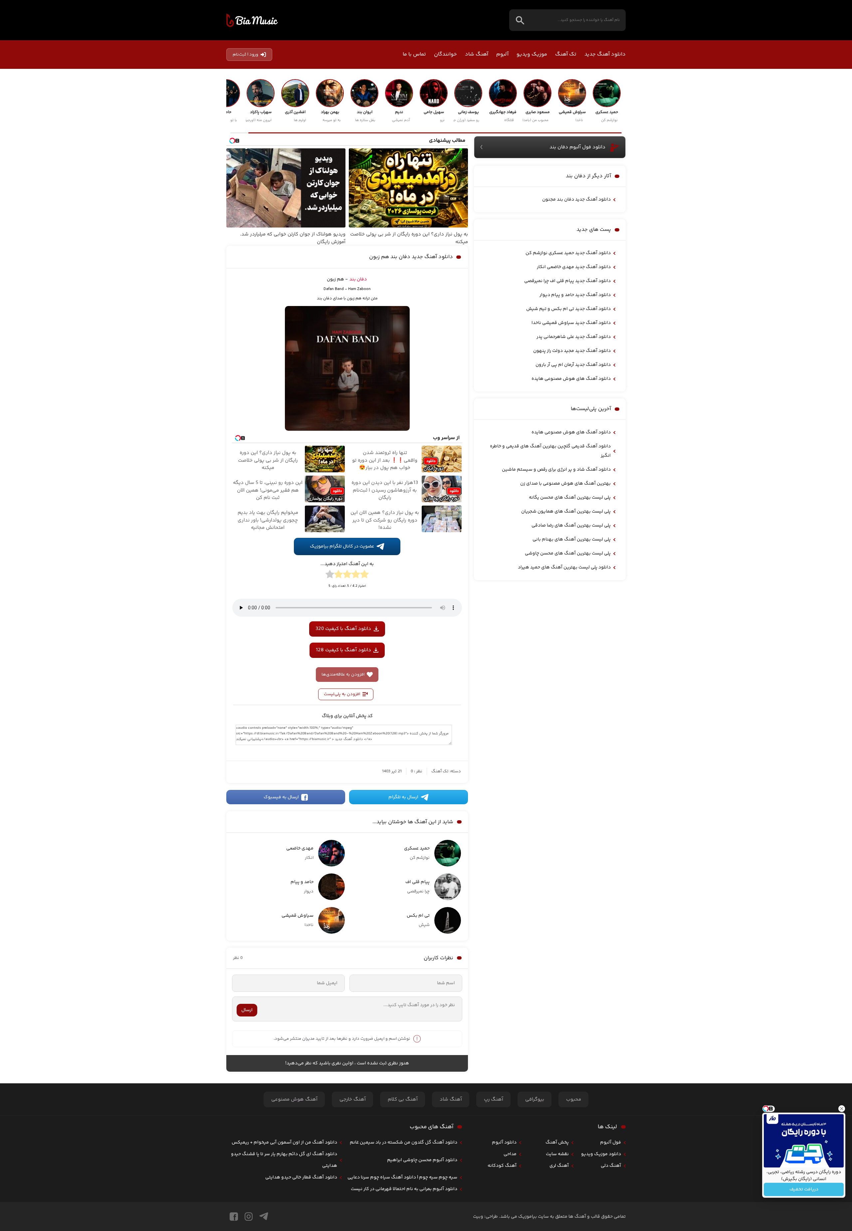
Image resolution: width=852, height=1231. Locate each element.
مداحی (510, 1154)
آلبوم (502, 54)
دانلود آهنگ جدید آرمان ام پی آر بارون (573, 365)
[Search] (520, 20)
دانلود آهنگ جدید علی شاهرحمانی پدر (573, 337)
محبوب (573, 1099)
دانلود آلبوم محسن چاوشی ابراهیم (422, 1160)
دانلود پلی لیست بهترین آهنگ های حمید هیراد (564, 567)
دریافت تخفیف (803, 1189)
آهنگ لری (559, 1165)
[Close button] (841, 1108)
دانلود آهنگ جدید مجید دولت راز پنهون (572, 351)
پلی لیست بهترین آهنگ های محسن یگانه (570, 497)
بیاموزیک (252, 20)
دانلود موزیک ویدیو (601, 1154)
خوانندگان (445, 54)
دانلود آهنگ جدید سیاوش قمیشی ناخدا (571, 323)
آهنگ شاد (476, 54)
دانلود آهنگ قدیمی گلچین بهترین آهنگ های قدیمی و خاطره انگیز (550, 451)
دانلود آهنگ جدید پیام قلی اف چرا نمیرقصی (567, 281)
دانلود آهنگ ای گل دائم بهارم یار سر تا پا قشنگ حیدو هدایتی (284, 1160)
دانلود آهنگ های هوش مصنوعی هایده (571, 379)
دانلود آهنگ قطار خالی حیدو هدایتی (301, 1177)
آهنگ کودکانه (502, 1165)
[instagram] (249, 1216)
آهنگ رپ (493, 1099)
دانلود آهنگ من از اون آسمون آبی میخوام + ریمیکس (284, 1142)
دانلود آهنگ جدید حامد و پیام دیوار (575, 295)
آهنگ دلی (611, 1165)
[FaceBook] (234, 1216)
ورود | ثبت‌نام (245, 54)
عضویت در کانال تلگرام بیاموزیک (342, 546)
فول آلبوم (610, 1142)
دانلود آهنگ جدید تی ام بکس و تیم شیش (568, 309)
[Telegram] (263, 1216)
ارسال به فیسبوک (281, 797)
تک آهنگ (565, 54)
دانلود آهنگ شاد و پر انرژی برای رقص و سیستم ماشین (556, 469)
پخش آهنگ (557, 1142)
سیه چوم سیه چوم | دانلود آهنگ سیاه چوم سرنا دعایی (402, 1177)
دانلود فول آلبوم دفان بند (577, 147)
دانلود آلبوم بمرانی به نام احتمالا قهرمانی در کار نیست (404, 1189)
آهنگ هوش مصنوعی (294, 1099)
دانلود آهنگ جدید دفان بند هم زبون (411, 257)
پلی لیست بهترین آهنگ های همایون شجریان (566, 511)
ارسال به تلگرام (403, 797)
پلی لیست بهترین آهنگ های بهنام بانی (571, 539)
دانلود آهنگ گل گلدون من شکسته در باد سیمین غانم (403, 1142)
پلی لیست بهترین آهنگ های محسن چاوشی (568, 553)
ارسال (247, 1010)
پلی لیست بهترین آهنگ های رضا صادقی (571, 525)
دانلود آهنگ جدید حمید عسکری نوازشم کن (568, 253)
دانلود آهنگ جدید (605, 54)
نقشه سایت (557, 1154)
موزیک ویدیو (532, 54)
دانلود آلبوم (504, 1142)
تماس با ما (414, 54)
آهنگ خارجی (352, 1099)
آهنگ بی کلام (403, 1099)
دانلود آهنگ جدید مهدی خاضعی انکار (574, 267)
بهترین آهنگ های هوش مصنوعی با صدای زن (565, 483)
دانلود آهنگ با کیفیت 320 (343, 629)
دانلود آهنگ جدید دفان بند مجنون (576, 199)
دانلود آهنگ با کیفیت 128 (343, 650)
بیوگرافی (534, 1099)
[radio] (364, 575)
